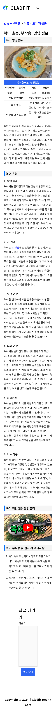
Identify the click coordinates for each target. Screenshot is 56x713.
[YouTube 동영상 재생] (28, 527)
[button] (38, 8)
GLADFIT (20, 7)
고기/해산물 (39, 23)
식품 (26, 23)
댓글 (22, 623)
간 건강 (15, 247)
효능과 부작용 (12, 23)
